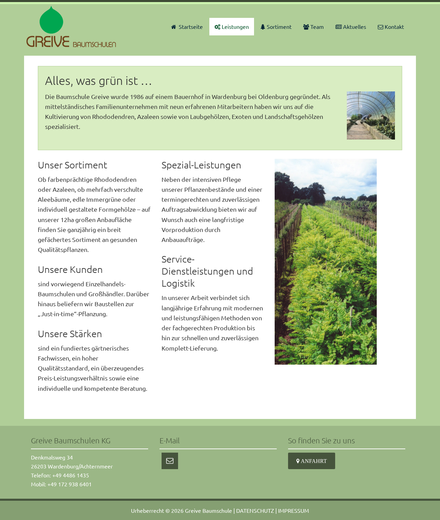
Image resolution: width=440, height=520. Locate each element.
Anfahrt (313, 461)
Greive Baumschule (208, 510)
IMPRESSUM (293, 510)
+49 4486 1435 (70, 475)
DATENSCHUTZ (255, 510)
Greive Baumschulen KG (72, 26)
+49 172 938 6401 (69, 483)
